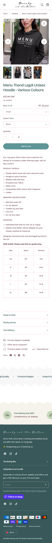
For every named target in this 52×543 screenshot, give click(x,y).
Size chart (45, 105)
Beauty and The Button (18, 538)
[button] (4, 4)
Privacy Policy (41, 491)
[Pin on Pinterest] (19, 355)
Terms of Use (30, 491)
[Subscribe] (45, 484)
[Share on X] (15, 355)
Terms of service (34, 526)
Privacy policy (21, 526)
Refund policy (8, 526)
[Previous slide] (8, 42)
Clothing (15, 14)
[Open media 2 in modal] (44, 23)
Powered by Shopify (34, 538)
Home (5, 14)
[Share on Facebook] (10, 355)
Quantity (6, 131)
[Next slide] (44, 42)
